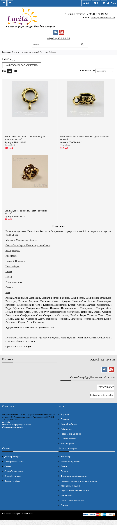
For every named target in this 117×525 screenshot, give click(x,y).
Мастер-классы (68, 438)
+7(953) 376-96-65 (58, 38)
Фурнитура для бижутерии (74, 476)
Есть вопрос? (67, 443)
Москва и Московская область (21, 240)
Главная (6, 52)
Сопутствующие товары (72, 500)
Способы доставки (13, 471)
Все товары (66, 456)
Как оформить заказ (14, 461)
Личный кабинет (69, 424)
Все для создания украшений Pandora (29, 52)
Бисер (64, 466)
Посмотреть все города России (21, 337)
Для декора (66, 495)
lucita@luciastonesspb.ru (103, 17)
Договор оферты (12, 456)
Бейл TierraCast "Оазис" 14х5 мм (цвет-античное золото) (84, 137)
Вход (113, 3)
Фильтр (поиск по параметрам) (21, 65)
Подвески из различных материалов (79, 481)
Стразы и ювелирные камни (75, 490)
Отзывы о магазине (12, 427)
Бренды (64, 505)
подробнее (7, 422)
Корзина (65, 414)
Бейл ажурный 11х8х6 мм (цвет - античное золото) (26, 212)
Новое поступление (70, 461)
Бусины (64, 471)
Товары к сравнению (71, 434)
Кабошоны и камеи (70, 486)
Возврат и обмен (12, 481)
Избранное (66, 429)
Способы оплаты (12, 476)
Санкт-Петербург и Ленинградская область (27, 245)
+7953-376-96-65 (105, 387)
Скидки (7, 466)
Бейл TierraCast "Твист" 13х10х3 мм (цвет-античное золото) (26, 137)
